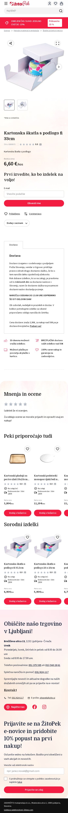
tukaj (19, 782)
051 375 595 (35, 665)
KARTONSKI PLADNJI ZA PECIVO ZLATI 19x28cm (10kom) (16, 477)
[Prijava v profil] (49, 3)
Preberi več (35, 326)
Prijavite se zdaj (34, 790)
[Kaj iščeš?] (60, 10)
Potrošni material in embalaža (26, 30)
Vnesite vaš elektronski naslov (19, 765)
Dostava (13, 245)
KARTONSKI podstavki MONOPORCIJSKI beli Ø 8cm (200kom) (45, 477)
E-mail (7, 188)
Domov (7, 30)
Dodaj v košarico (17, 513)
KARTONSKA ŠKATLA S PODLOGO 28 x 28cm (44, 566)
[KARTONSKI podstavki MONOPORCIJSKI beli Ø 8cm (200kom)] (47, 459)
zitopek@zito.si (47, 698)
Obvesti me (34, 203)
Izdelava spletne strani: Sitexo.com (18, 810)
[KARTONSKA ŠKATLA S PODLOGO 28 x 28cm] (47, 547)
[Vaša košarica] (61, 3)
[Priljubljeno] (27, 449)
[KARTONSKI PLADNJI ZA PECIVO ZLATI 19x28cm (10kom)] (17, 459)
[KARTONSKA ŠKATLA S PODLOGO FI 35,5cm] (17, 547)
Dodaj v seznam (15, 223)
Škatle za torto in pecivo (53, 30)
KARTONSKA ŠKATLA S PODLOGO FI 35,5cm (14, 566)
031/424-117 (42, 672)
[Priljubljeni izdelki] (55, 3)
